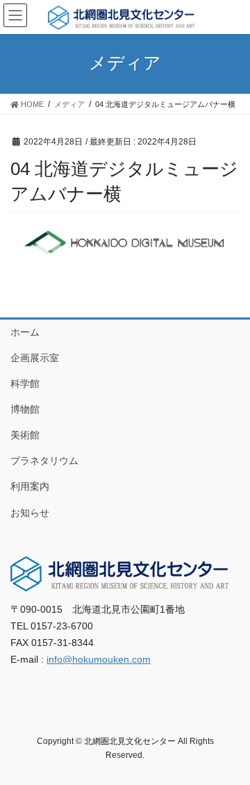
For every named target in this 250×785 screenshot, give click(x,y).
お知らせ (29, 512)
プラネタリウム (44, 460)
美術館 (25, 434)
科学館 (25, 383)
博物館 (25, 409)
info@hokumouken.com (99, 659)
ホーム (25, 332)
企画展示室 (34, 357)
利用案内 (29, 486)
